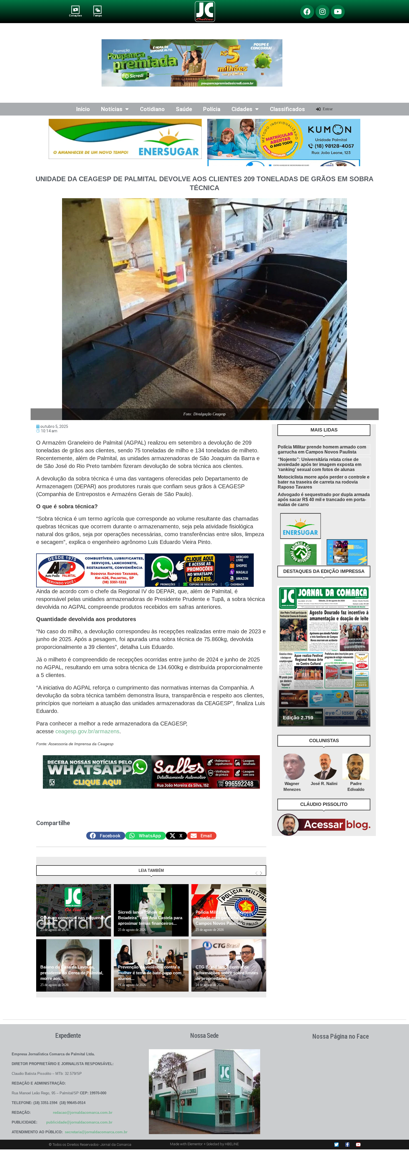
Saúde (184, 109)
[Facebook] (307, 12)
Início (83, 109)
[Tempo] (97, 10)
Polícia (211, 109)
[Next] (261, 873)
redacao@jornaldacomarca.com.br (82, 1112)
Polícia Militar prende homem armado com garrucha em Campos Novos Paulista (224, 918)
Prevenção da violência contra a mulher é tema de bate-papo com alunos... (149, 973)
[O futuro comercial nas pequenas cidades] (73, 910)
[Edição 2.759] (323, 656)
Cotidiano (152, 109)
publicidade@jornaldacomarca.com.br (79, 1122)
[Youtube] (338, 12)
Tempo (97, 15)
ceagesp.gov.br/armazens (87, 731)
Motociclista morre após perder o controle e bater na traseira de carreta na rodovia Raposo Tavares (323, 482)
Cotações (75, 15)
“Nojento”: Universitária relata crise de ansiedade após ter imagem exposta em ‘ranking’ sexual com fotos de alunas (319, 464)
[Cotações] (76, 10)
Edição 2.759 (298, 717)
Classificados (287, 109)
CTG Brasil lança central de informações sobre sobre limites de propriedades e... (227, 973)
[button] (105, 836)
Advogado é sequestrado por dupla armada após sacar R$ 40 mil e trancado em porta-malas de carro (324, 499)
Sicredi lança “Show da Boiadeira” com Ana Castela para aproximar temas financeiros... (150, 918)
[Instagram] (322, 12)
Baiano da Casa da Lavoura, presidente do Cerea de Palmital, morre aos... (71, 973)
